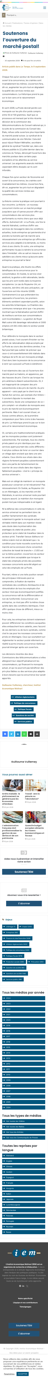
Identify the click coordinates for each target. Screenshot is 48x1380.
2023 (8, 1004)
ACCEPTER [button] (22, 1374)
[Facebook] (20, 1286)
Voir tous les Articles (14, 1132)
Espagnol (10, 1177)
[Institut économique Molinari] (12, 7)
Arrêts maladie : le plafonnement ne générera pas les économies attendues (11, 798)
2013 (8, 1058)
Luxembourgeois (13, 1205)
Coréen (9, 1172)
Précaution (37, 962)
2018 (8, 1031)
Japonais (9, 1199)
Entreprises (12, 932)
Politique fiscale (25, 709)
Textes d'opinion (31, 23)
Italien (8, 1194)
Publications (17, 23)
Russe (8, 1232)
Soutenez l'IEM (24, 1325)
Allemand (10, 1155)
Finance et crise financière (18, 938)
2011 (8, 1069)
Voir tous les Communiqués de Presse (22, 1137)
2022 (8, 1009)
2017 (8, 1036)
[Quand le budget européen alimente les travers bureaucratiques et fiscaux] (35, 817)
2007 (8, 1091)
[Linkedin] (24, 1286)
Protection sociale (15, 962)
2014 (8, 1053)
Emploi (27, 927)
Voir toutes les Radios (15, 1127)
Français (9, 1183)
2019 (8, 1025)
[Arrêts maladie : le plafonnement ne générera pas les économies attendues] (12, 785)
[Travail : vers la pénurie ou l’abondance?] (35, 785)
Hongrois (10, 1188)
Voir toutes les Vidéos (15, 1121)
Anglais (9, 1161)
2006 (8, 1096)
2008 (8, 1085)
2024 (8, 998)
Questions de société (25, 715)
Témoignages (25, 1307)
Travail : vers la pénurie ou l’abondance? (32, 796)
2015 (8, 1047)
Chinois (9, 1166)
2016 (8, 1042)
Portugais (10, 1221)
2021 (8, 1014)
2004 (8, 1107)
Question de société (15, 968)
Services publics (25, 721)
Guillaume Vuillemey (35, 53)
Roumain (9, 1227)
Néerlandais (11, 1210)
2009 (8, 1080)
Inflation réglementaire (25, 697)
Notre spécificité (25, 1298)
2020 (8, 1020)
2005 (8, 1102)
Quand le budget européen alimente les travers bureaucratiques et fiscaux (34, 830)
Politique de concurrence (24, 703)
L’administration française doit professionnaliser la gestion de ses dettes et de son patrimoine (12, 831)
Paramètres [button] (9, 1374)
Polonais (9, 1216)
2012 (8, 1064)
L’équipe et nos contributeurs (25, 1302)
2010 (8, 1075)
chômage (10, 927)
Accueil (7, 23)
